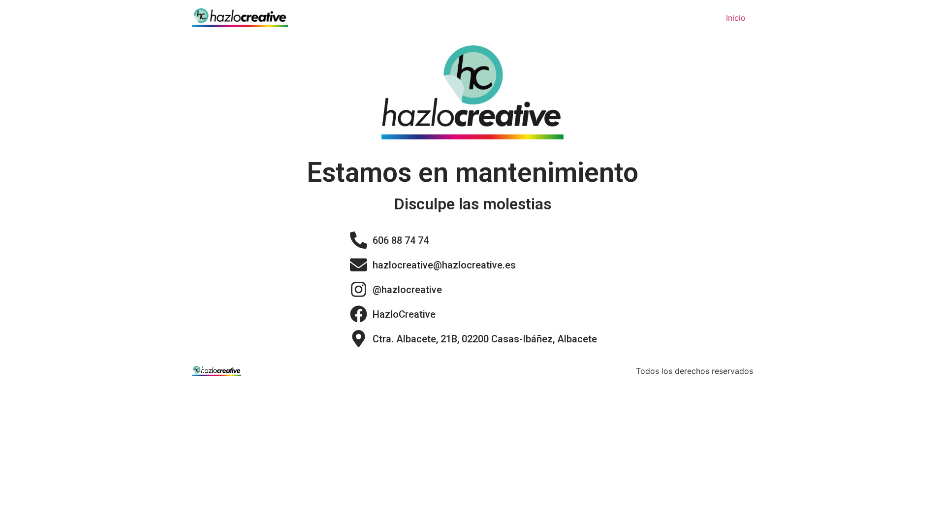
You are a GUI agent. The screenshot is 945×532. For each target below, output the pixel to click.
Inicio (736, 18)
